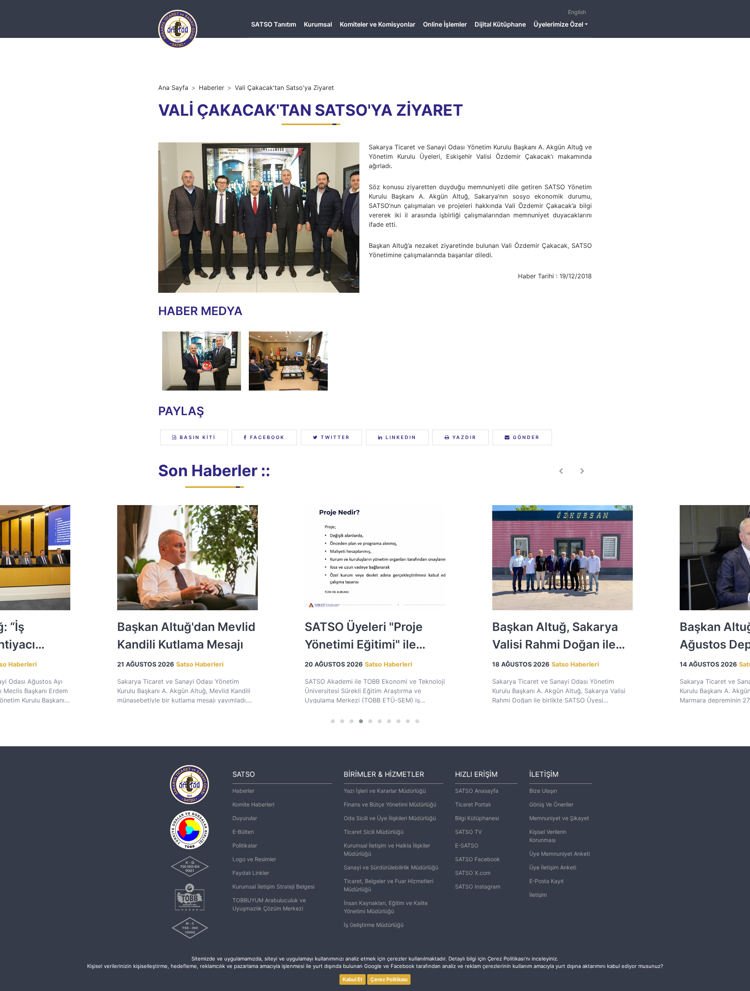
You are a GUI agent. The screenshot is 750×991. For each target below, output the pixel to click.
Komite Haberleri (253, 804)
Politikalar (244, 845)
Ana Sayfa (173, 87)
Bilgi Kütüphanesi (477, 818)
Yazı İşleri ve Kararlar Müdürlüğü (385, 790)
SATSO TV (468, 831)
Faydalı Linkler (250, 872)
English (577, 12)
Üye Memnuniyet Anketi (559, 853)
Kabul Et (352, 979)
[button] (333, 721)
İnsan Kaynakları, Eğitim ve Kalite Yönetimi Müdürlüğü (386, 907)
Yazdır (463, 437)
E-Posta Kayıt (546, 881)
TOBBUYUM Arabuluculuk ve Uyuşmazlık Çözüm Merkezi (269, 904)
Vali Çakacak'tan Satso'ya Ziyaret (284, 87)
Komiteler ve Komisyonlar (377, 24)
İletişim (538, 894)
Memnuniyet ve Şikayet (559, 818)
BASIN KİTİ (196, 437)
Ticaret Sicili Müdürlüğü (374, 831)
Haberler (211, 87)
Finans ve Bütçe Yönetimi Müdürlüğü (390, 804)
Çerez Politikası (388, 979)
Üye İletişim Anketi (552, 867)
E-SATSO (467, 845)
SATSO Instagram (477, 886)
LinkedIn (399, 437)
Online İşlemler (445, 24)
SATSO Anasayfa (476, 790)
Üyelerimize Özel (558, 24)
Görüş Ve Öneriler (551, 804)
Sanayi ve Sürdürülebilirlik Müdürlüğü (391, 867)
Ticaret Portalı (473, 804)
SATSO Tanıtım (273, 24)
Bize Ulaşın (543, 790)
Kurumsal (318, 24)
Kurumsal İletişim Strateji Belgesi (273, 886)
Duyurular (244, 818)
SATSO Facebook (477, 859)
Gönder (525, 437)
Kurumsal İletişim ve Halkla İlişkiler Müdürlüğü (387, 849)
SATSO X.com (473, 872)
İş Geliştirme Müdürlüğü (374, 924)
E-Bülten (243, 831)
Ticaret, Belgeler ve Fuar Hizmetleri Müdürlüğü (388, 885)
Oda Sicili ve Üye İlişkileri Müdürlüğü (390, 818)
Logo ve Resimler (254, 859)
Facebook (266, 437)
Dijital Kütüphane (500, 24)
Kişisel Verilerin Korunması (547, 835)
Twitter (334, 437)
